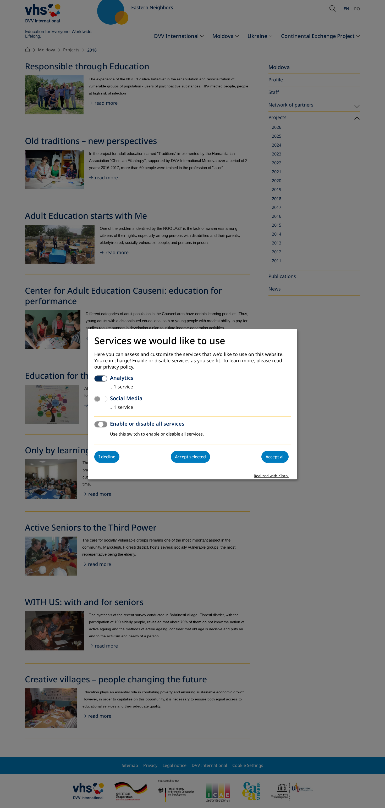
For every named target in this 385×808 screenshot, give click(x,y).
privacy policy (118, 367)
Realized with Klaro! (271, 476)
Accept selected (190, 457)
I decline (106, 457)
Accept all (275, 457)
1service (121, 386)
